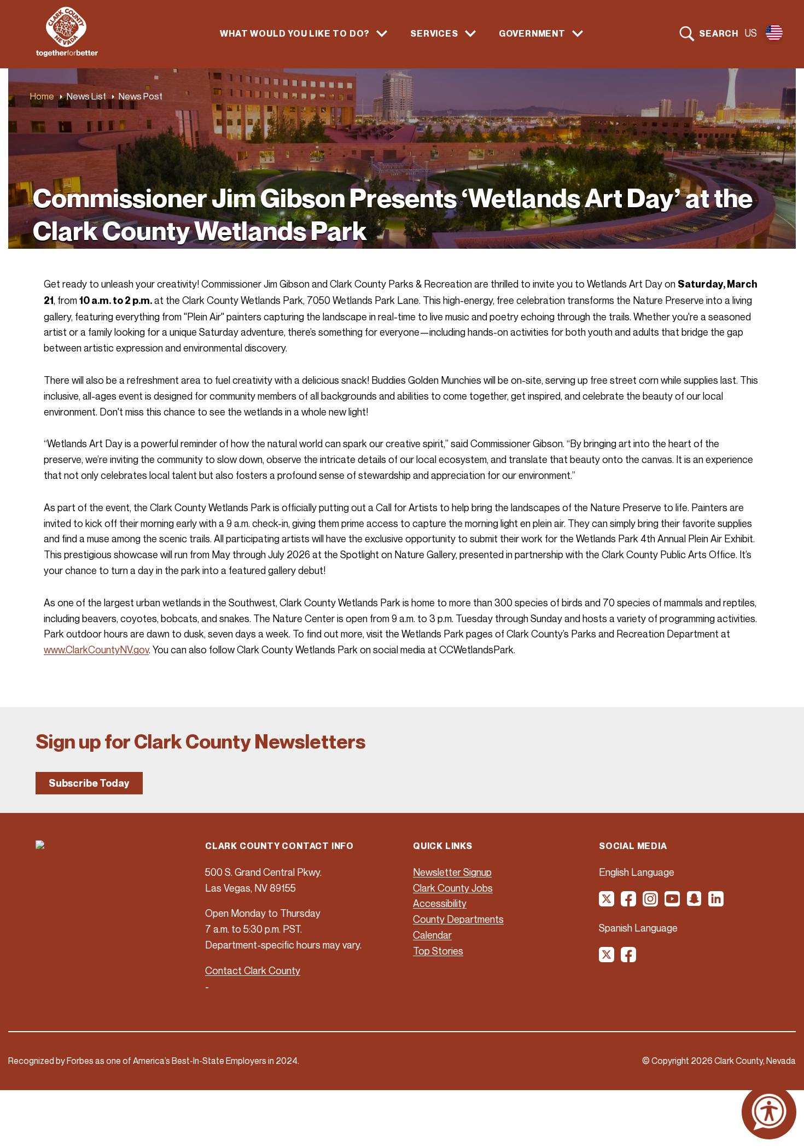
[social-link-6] (716, 903)
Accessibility (440, 903)
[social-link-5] (694, 903)
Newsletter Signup (452, 872)
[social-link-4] (673, 903)
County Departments (458, 919)
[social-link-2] (629, 903)
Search (718, 33)
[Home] (67, 54)
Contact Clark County (252, 970)
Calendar (432, 935)
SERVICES (434, 33)
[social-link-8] (629, 958)
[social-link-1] (607, 903)
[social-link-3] (651, 903)
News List (86, 96)
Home (42, 96)
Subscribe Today (89, 783)
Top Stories (438, 951)
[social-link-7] (607, 958)
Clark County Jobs (453, 888)
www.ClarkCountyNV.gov (96, 649)
